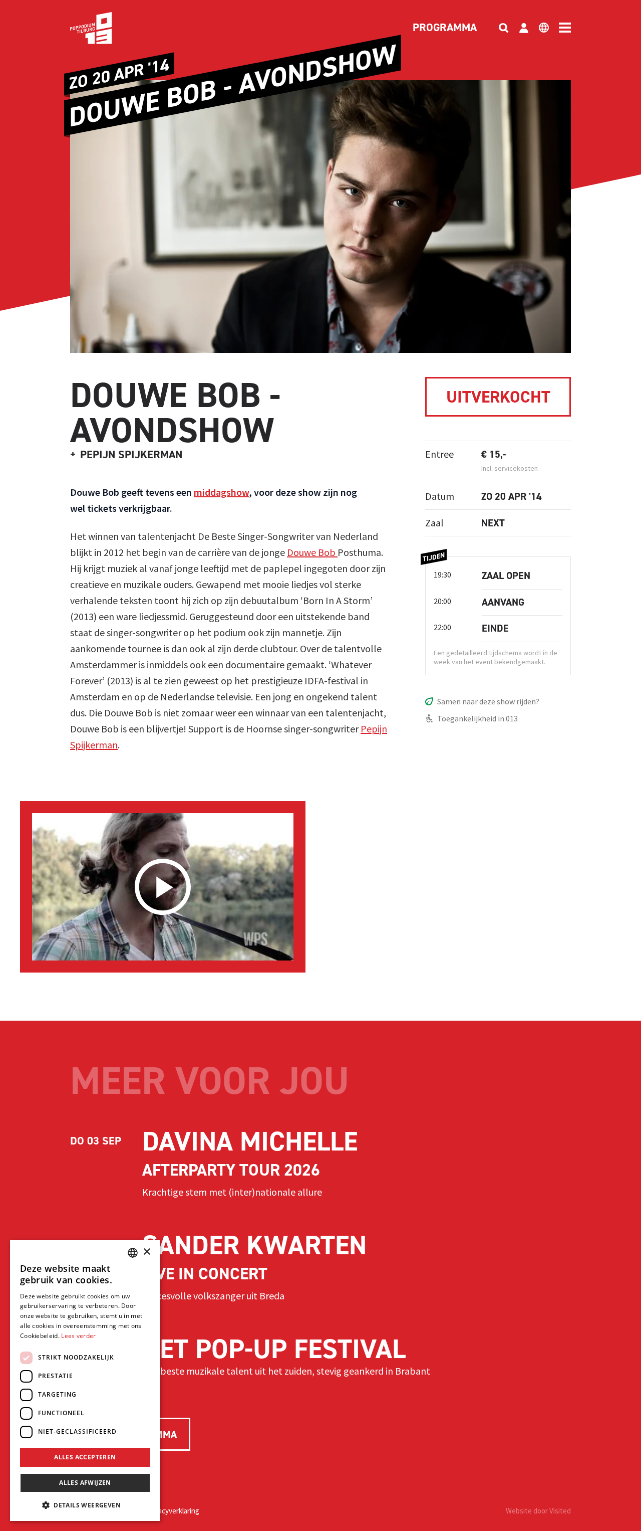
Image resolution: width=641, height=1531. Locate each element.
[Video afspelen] (162, 887)
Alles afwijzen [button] (85, 1482)
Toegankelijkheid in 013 (477, 718)
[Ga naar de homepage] (106, 28)
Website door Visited (538, 1510)
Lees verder (78, 1335)
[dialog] (85, 1380)
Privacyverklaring (172, 1510)
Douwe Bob (312, 552)
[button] (85, 1505)
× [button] (146, 1252)
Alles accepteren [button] (85, 1457)
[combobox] (133, 1253)
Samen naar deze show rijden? (488, 701)
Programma (445, 28)
